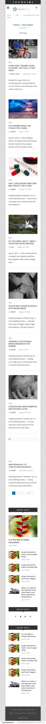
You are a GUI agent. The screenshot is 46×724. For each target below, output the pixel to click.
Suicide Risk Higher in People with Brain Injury (23, 307)
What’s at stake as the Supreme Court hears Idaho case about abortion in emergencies (28, 592)
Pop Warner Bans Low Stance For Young (20, 127)
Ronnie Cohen (15, 74)
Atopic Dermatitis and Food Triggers (28, 577)
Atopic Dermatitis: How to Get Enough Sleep (29, 554)
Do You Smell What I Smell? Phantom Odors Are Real (22, 242)
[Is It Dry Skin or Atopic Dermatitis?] (23, 516)
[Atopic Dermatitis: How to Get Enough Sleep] (14, 552)
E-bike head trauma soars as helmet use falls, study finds (22, 68)
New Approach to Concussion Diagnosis (20, 465)
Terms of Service (17, 710)
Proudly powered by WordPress (25, 722)
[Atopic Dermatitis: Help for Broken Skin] (14, 565)
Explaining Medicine (8, 722)
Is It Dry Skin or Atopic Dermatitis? (19, 541)
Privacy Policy (29, 710)
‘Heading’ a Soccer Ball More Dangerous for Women (20, 343)
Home (9, 15)
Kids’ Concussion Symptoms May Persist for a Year (23, 184)
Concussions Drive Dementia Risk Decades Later (23, 407)
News (10, 62)
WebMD (13, 132)
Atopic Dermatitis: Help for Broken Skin (29, 566)
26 (29, 493)
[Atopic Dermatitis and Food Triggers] (14, 576)
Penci (12, 247)
